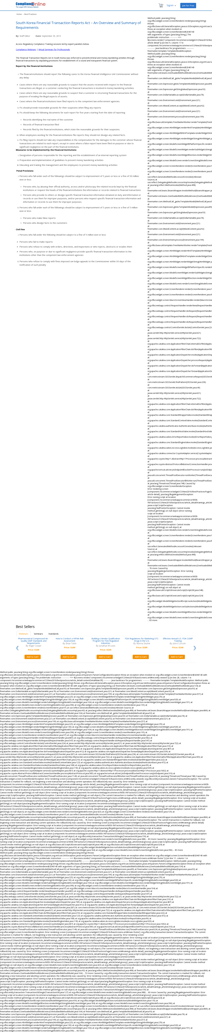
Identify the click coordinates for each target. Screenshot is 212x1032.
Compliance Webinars (26, 49)
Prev (17, 648)
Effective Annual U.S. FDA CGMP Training (178, 639)
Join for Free (188, 5)
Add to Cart (33, 656)
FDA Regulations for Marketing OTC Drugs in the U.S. (141, 639)
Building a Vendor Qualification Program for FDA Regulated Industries (105, 640)
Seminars (38, 633)
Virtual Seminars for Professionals (54, 49)
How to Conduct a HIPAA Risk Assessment (70, 639)
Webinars (23, 633)
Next (194, 648)
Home (19, 14)
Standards (53, 633)
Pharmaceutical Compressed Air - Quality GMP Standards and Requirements (33, 640)
